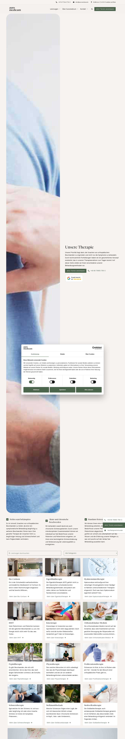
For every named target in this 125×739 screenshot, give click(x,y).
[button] (55, 9)
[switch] (52, 381)
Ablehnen (36, 389)
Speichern (62, 389)
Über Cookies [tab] (90, 354)
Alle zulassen (89, 389)
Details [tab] (62, 354)
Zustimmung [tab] (35, 354)
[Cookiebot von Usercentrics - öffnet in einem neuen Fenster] (94, 348)
